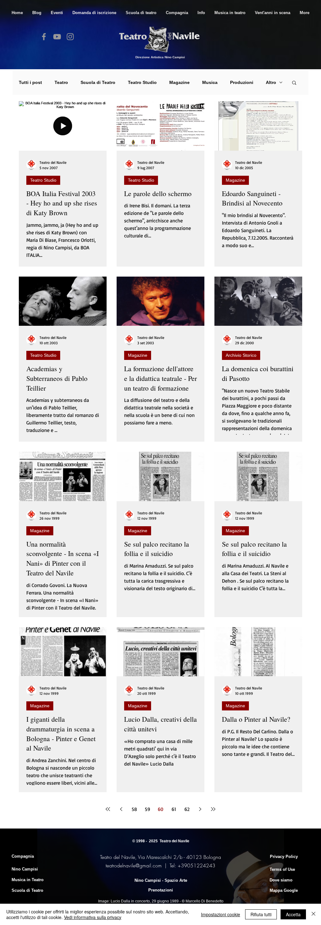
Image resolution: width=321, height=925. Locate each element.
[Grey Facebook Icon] (44, 36)
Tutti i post (30, 82)
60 (160, 809)
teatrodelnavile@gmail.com (134, 865)
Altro (271, 82)
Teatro (61, 82)
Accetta (293, 914)
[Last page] (213, 809)
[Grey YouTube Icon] (57, 36)
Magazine (179, 82)
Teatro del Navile (174, 841)
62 (187, 809)
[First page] (107, 809)
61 (173, 809)
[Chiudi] (313, 914)
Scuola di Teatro (98, 82)
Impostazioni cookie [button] (220, 914)
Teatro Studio (142, 82)
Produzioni (241, 82)
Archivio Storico (241, 355)
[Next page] (200, 809)
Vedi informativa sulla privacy (92, 917)
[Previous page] (121, 809)
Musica (210, 82)
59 (147, 809)
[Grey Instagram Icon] (70, 36)
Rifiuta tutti (260, 914)
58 (134, 809)
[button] (141, 12)
